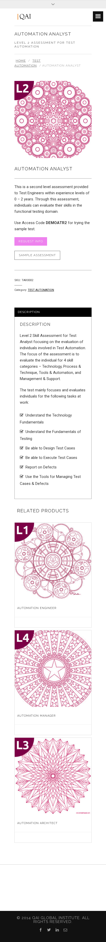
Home (21, 60)
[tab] (53, 312)
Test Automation (41, 290)
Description (29, 312)
